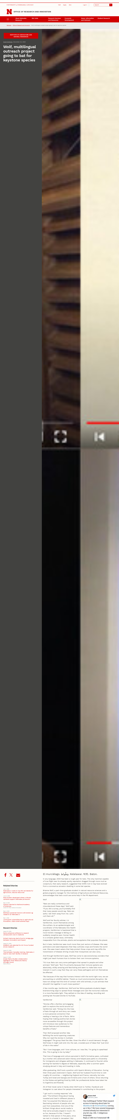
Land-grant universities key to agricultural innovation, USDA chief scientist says (18, 920)
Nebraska (9, 25)
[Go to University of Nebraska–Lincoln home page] (9, 11)
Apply (64, 5)
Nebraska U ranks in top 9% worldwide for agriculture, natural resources (18, 891)
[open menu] (10, 19)
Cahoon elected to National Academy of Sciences (16, 905)
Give (70, 5)
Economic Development (69, 19)
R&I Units (35, 18)
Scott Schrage (7, 42)
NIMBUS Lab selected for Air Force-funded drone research (18, 946)
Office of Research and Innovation (32, 12)
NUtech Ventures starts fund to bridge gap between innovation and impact (18, 939)
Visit (59, 5)
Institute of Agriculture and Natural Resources (21, 35)
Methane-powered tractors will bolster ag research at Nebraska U (18, 913)
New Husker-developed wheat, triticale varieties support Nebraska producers (17, 898)
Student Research (104, 18)
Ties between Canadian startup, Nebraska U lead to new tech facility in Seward (18, 953)
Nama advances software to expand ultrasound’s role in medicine (16, 934)
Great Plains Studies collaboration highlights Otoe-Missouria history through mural (15, 960)
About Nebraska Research (20, 19)
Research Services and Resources (54, 19)
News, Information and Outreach (87, 19)
